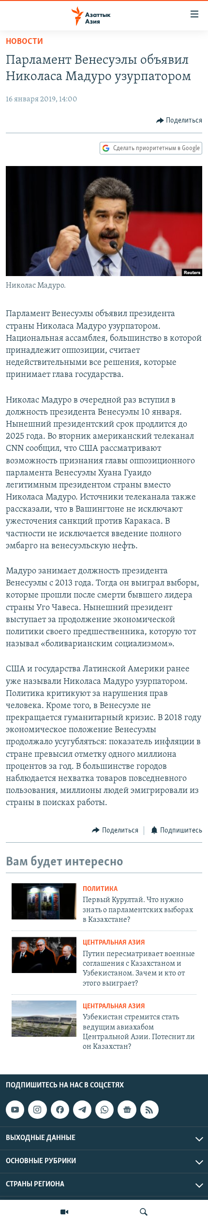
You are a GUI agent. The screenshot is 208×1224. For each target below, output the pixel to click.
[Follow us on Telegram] (82, 1109)
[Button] (179, 120)
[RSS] (149, 1109)
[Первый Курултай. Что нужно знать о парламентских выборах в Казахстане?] (44, 901)
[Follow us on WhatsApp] (104, 1109)
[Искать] (143, 1212)
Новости (24, 42)
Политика (100, 889)
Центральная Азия (114, 942)
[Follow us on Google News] (127, 1109)
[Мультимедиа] (64, 1212)
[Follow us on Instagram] (37, 1109)
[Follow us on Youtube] (15, 1109)
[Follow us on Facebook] (60, 1109)
